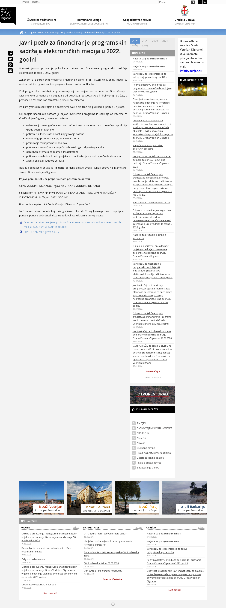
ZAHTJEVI (141, 423)
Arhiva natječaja (153, 377)
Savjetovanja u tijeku (148, 467)
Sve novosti (49, 593)
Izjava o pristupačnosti (149, 462)
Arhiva (76, 527)
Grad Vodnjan (8, 16)
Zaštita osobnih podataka (151, 457)
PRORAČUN (143, 433)
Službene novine (146, 447)
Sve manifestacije (112, 579)
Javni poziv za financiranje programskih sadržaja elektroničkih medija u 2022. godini (75, 32)
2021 (145, 46)
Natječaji (141, 438)
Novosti (141, 442)
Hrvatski (25, 1)
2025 (145, 41)
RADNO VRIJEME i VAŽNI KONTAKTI (155, 428)
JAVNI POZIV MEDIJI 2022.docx (41, 232)
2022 (135, 46)
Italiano (36, 1)
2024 (155, 41)
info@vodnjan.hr (190, 71)
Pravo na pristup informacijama (154, 452)
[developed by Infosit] (113, 604)
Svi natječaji (152, 371)
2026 (135, 41)
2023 (165, 41)
